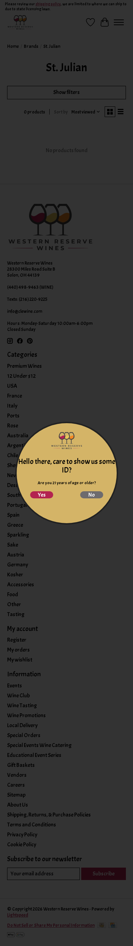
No (91, 494)
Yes (42, 494)
